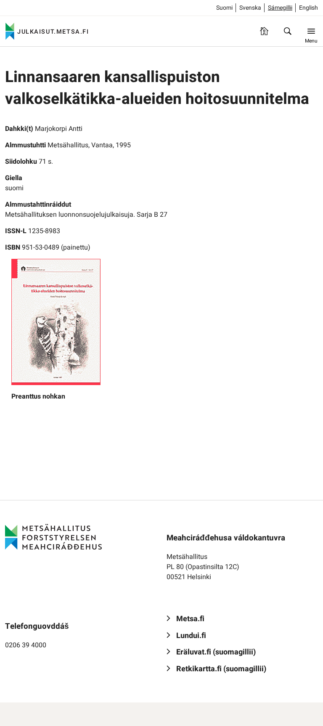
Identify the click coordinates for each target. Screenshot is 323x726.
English (308, 7)
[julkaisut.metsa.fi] (53, 537)
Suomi (224, 7)
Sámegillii (280, 7)
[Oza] (287, 31)
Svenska (250, 7)
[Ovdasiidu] (264, 31)
